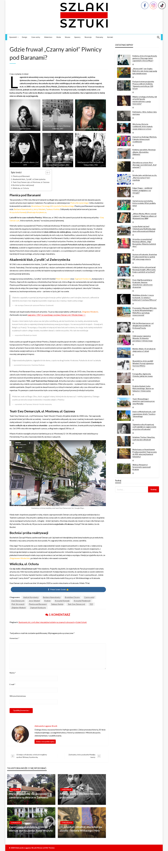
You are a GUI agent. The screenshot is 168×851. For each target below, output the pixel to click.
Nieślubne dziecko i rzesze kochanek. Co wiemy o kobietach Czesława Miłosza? (144, 297)
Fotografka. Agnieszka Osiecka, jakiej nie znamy (142, 375)
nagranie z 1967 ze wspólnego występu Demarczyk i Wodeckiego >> (56, 315)
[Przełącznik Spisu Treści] (46, 173)
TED (91, 604)
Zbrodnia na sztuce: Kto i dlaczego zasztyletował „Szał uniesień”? (144, 164)
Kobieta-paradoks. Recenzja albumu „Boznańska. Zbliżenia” (144, 152)
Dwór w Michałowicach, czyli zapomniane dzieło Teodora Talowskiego (144, 414)
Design (24, 37)
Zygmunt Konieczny (38, 607)
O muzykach (66, 789)
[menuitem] (13, 37)
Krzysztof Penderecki (82, 600)
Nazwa (13, 673)
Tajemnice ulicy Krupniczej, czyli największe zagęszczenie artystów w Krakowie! (144, 426)
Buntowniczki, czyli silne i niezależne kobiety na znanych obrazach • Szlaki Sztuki (53, 622)
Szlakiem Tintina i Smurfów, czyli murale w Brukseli (143, 438)
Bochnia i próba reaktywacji (23, 185)
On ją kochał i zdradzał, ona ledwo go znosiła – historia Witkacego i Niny (81, 828)
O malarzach (67, 822)
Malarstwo (48, 37)
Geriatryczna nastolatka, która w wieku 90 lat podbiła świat (144, 203)
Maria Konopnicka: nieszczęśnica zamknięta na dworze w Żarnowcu (28, 795)
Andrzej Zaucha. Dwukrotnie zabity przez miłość (80, 795)
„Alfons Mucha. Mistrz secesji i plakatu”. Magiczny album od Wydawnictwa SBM (144, 216)
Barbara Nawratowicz (52, 597)
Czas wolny (35, 37)
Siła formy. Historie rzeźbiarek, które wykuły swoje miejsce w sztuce (142, 126)
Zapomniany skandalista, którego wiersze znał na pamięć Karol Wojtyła (31, 828)
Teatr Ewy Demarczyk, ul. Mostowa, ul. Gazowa (31, 182)
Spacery (77, 37)
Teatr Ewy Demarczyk (76, 604)
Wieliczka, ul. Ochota (21, 188)
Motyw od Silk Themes (46, 848)
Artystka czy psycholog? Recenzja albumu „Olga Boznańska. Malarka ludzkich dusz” (144, 243)
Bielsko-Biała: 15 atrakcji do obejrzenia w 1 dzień (144, 350)
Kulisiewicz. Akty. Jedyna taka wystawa (144, 113)
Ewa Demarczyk (17, 600)
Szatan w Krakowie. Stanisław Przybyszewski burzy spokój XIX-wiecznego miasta (144, 256)
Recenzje (88, 37)
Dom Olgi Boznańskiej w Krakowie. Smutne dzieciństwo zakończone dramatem (142, 283)
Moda (58, 37)
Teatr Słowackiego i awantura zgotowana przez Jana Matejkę (143, 401)
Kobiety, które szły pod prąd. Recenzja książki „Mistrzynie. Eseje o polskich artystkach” (144, 269)
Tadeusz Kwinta (57, 604)
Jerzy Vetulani (34, 600)
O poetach (15, 789)
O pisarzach (15, 822)
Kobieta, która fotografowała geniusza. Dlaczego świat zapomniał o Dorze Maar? (144, 58)
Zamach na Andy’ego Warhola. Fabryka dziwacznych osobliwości (144, 139)
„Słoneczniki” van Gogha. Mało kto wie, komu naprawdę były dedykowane (144, 71)
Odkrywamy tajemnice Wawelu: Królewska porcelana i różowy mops (142, 338)
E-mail (12, 684)
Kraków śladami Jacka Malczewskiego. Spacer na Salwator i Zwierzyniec (143, 388)
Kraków (47, 600)
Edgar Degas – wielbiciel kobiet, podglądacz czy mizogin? (142, 190)
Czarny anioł (89, 597)
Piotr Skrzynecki (17, 604)
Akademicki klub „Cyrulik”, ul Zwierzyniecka (29, 179)
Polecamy (99, 37)
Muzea (67, 37)
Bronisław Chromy (72, 597)
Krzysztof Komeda (62, 600)
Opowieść (13, 37)
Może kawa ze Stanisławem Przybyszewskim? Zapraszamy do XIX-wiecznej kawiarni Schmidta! (144, 453)
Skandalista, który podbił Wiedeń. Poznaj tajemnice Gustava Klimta (143, 363)
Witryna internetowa (18, 696)
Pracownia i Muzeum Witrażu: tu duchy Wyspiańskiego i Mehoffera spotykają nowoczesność (144, 311)
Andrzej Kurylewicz (31, 597)
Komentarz (14, 638)
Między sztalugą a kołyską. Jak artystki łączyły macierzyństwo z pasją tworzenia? (144, 100)
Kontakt (110, 37)
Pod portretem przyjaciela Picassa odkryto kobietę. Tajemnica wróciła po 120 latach (143, 85)
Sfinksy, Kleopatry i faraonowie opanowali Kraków (141, 467)
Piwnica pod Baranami (21, 176)
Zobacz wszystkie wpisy (45, 742)
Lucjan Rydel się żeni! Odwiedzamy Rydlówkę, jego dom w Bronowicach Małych (144, 228)
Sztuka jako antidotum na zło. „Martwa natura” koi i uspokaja (144, 177)
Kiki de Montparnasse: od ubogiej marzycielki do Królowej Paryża (142, 325)
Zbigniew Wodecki (18, 607)
